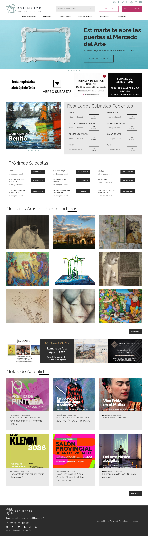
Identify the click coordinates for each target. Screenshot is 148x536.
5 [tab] (79, 70)
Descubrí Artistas (85, 17)
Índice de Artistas (29, 17)
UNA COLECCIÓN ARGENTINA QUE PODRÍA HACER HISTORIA (73, 419)
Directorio (104, 17)
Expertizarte (65, 17)
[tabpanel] (74, 44)
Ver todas (135, 493)
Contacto (122, 17)
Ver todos (135, 331)
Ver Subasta (38, 171)
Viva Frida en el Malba (114, 417)
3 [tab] (74, 70)
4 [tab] (76, 70)
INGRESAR (109, 8)
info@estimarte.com (19, 522)
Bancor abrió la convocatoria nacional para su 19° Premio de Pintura (26, 420)
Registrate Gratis (99, 58)
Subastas (47, 17)
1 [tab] (68, 70)
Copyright (101, 521)
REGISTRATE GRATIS (132, 8)
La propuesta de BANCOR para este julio (119, 476)
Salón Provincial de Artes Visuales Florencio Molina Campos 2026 (70, 477)
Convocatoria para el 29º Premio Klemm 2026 (27, 476)
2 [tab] (71, 70)
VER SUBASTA (93, 117)
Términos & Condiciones (118, 521)
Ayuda (135, 521)
